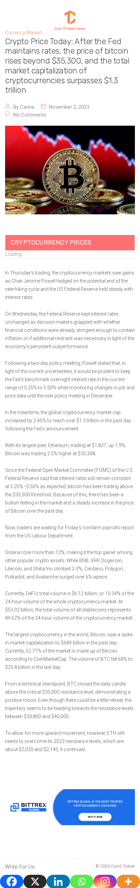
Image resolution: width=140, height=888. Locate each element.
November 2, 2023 (69, 107)
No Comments (29, 115)
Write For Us (20, 867)
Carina (27, 107)
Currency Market (23, 33)
